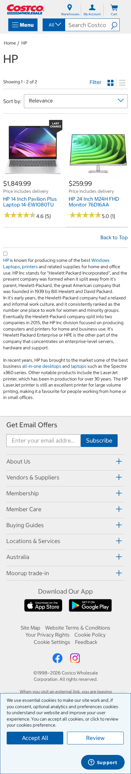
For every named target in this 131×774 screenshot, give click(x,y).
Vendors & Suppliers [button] (32, 477)
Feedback (86, 642)
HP (24, 43)
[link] (32, 175)
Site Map (30, 627)
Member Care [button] (23, 509)
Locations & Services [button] (33, 541)
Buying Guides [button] (25, 525)
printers (30, 266)
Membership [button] (22, 493)
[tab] (65, 461)
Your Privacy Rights (47, 634)
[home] (25, 9)
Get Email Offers (31, 425)
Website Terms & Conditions (77, 627)
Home (10, 43)
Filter (95, 82)
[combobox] (53, 24)
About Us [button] (18, 461)
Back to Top (114, 237)
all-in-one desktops (41, 366)
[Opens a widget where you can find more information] (103, 763)
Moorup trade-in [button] (27, 573)
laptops (78, 366)
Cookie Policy (90, 634)
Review (95, 738)
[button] (115, 25)
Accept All (35, 738)
